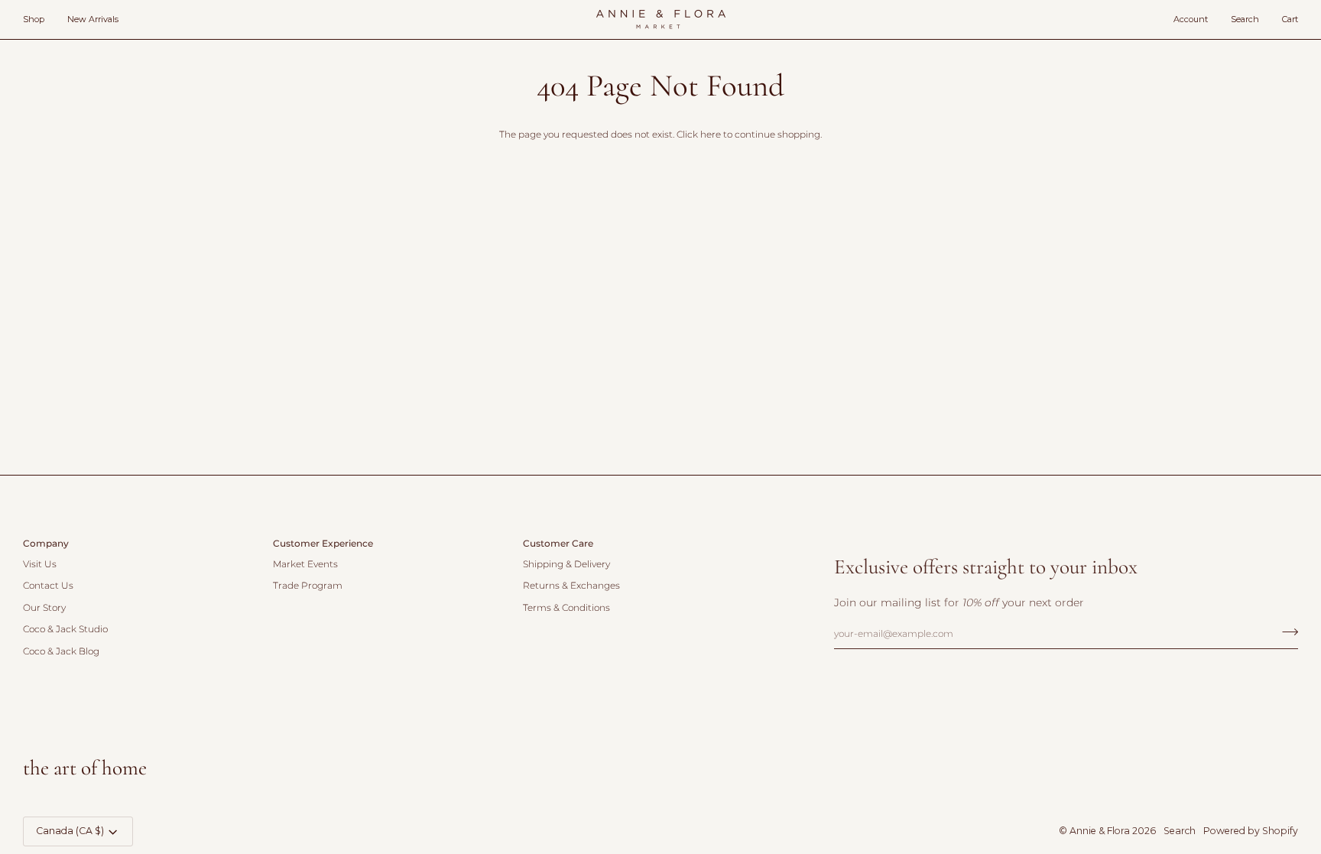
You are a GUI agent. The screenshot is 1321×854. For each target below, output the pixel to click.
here (710, 134)
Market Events (305, 564)
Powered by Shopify (1250, 830)
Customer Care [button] (558, 543)
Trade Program (307, 585)
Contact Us (48, 585)
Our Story (44, 607)
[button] (39, 19)
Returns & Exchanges (571, 585)
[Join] (1285, 631)
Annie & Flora (1099, 830)
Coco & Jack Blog (61, 651)
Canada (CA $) (70, 830)
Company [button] (46, 543)
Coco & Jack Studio (65, 629)
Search (1180, 830)
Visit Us (40, 564)
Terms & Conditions (566, 607)
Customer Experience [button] (323, 543)
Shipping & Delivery (566, 564)
